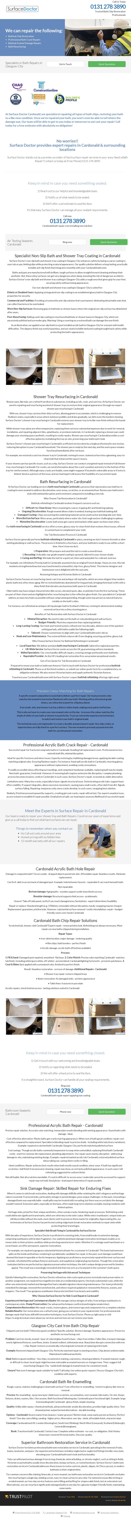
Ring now (67, 242)
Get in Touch (65, 64)
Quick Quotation (107, 64)
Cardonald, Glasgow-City (56, 1512)
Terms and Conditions (109, 1512)
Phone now (65, 1111)
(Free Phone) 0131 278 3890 (27, 1512)
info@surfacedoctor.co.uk (84, 1512)
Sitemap (66, 1516)
